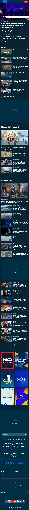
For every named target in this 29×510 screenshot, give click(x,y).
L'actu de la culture (17, 220)
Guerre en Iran (8, 443)
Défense (23, 453)
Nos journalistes (4, 485)
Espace (15, 297)
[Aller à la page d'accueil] (5, 1)
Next (2, 477)
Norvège (15, 453)
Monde (14, 313)
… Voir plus (5, 41)
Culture (17, 480)
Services (3, 492)
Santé (14, 450)
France (7, 450)
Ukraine (22, 446)
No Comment (4, 145)
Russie (14, 446)
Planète (17, 474)
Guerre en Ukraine (20, 443)
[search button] (25, 434)
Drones (7, 446)
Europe (2, 471)
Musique (6, 453)
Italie (14, 456)
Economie (15, 305)
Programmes (18, 482)
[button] (8, 96)
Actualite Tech (16, 328)
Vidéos (2, 482)
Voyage (3, 480)
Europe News (4, 199)
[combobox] (14, 434)
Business (15, 251)
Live (26, 1)
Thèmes (3, 468)
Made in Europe (17, 213)
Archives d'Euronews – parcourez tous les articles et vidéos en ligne (21, 487)
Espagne (21, 450)
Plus (2, 496)
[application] (14, 11)
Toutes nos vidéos (20, 344)
